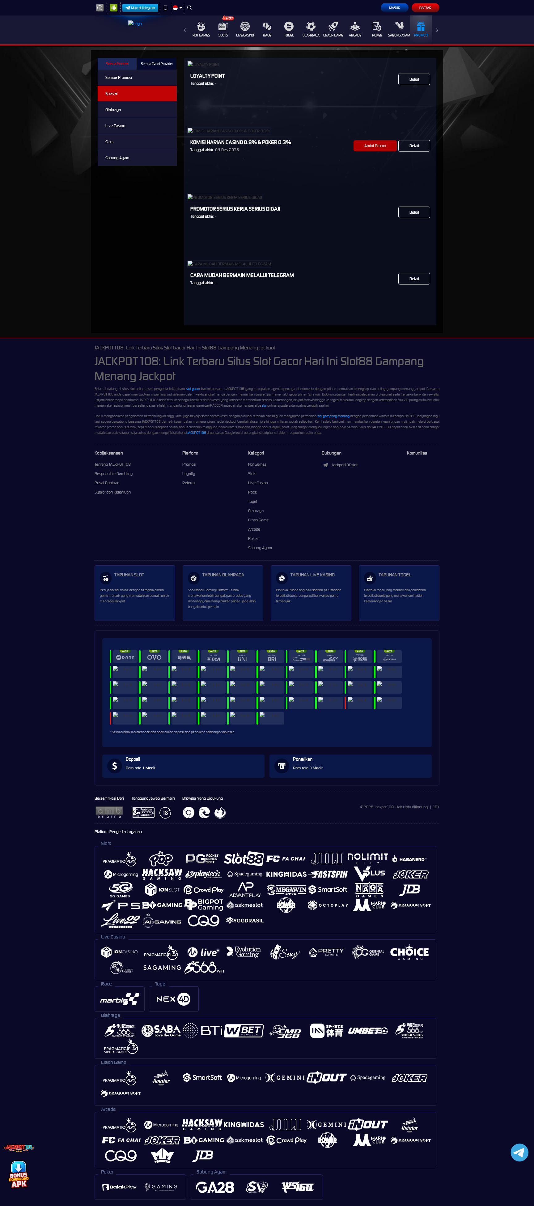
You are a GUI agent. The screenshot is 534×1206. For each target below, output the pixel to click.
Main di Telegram (143, 8)
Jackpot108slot (344, 465)
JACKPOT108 (196, 432)
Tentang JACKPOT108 (113, 464)
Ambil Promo (375, 145)
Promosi (421, 35)
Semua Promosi (117, 64)
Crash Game (333, 35)
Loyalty (188, 473)
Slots (223, 35)
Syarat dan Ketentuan (113, 492)
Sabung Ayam (399, 35)
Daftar (425, 8)
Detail (414, 79)
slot (264, 405)
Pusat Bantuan (107, 482)
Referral (189, 482)
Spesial (111, 93)
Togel (289, 35)
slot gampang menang (333, 416)
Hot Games (201, 35)
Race (267, 35)
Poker (377, 35)
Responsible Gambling (114, 473)
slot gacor (193, 389)
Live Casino (245, 35)
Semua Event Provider (157, 64)
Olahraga (311, 35)
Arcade (355, 35)
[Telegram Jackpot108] (518, 1152)
